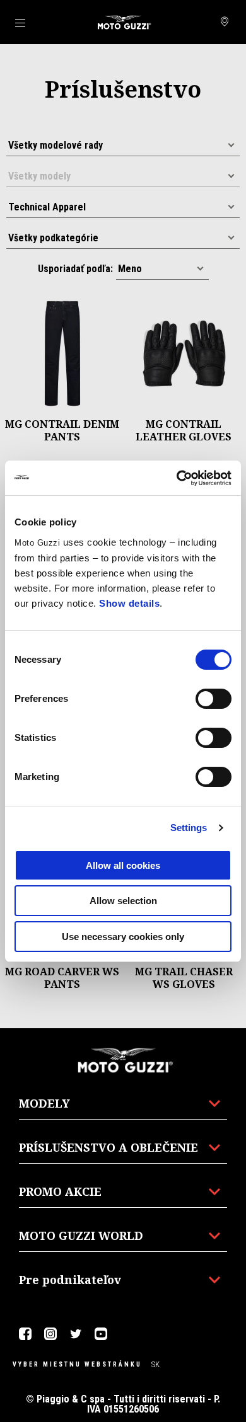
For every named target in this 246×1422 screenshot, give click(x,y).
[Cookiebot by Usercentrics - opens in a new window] (176, 478)
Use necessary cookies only (123, 936)
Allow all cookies (123, 865)
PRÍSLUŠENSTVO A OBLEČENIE (108, 1147)
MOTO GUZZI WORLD (81, 1235)
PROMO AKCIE (60, 1191)
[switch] (213, 699)
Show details (129, 603)
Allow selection (123, 900)
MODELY (44, 1103)
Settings (189, 827)
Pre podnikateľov (70, 1279)
